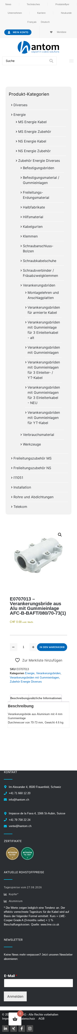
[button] (71, 60)
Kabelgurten (33, 226)
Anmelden (15, 996)
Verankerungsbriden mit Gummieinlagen (34, 677)
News (8, 4)
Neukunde (66, 13)
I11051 (18, 477)
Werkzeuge (32, 444)
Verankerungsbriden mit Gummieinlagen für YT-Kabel (44, 417)
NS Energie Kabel (32, 141)
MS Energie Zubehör (34, 131)
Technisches (33, 4)
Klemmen (30, 236)
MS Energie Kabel (32, 122)
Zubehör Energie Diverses (39, 160)
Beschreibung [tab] (19, 698)
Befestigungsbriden (38, 168)
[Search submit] (51, 61)
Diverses (20, 105)
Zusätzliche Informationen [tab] (44, 698)
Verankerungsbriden (39, 285)
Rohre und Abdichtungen (33, 497)
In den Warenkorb (52, 647)
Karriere (41, 13)
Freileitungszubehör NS (32, 468)
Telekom (20, 506)
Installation (22, 487)
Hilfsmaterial (33, 217)
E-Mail (10, 976)
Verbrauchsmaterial (38, 434)
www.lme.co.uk (50, 924)
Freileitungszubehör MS (32, 458)
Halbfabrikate (34, 207)
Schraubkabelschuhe (39, 261)
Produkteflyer (62, 4)
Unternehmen (15, 13)
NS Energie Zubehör (34, 151)
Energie (19, 114)
